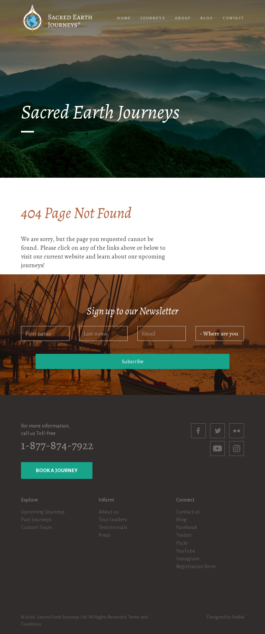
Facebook (186, 527)
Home (124, 18)
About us (109, 511)
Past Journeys (36, 519)
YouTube (185, 551)
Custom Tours (36, 527)
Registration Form (196, 566)
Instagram (187, 558)
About (183, 18)
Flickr (182, 543)
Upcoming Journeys (43, 511)
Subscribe (132, 361)
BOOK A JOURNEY (57, 470)
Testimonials (113, 527)
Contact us (188, 511)
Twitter (184, 535)
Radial (238, 617)
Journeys (152, 18)
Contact (233, 18)
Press (105, 535)
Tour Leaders (113, 519)
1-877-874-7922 (57, 445)
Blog (206, 18)
